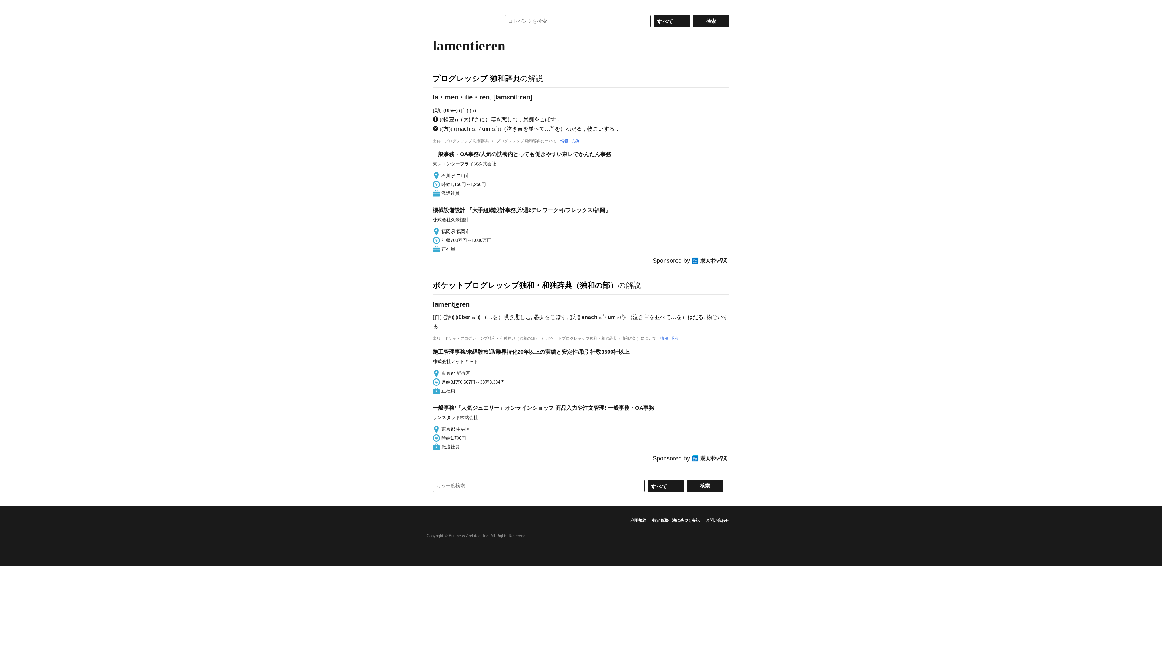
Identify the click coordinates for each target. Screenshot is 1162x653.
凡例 (575, 141)
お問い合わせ (717, 520)
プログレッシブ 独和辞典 (476, 78)
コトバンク (463, 21)
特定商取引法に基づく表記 (676, 520)
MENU (439, 6)
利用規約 (638, 520)
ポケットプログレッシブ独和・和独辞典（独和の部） (525, 285)
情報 (564, 141)
